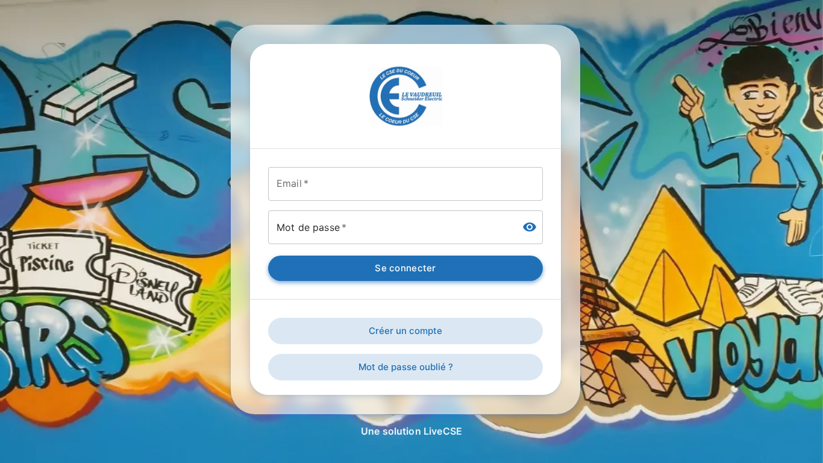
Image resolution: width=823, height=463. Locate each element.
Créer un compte (405, 330)
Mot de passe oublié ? (405, 367)
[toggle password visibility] (530, 227)
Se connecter (405, 268)
